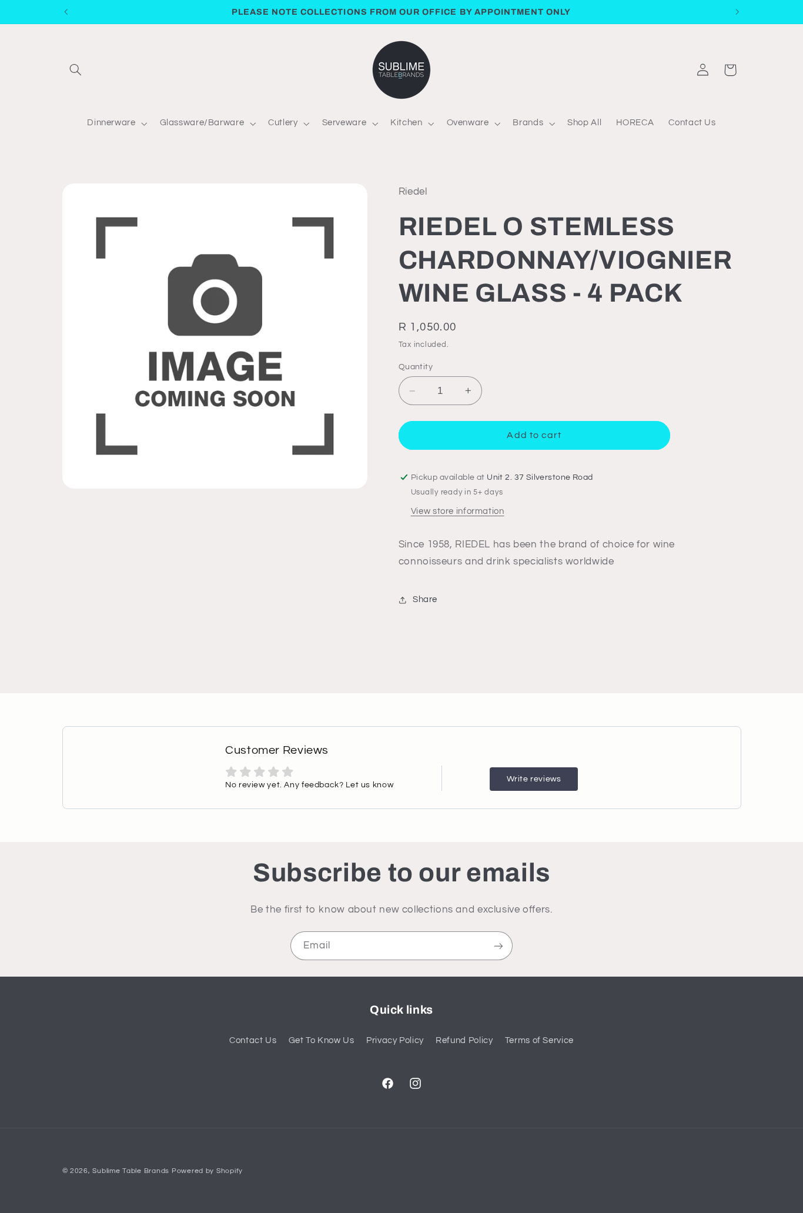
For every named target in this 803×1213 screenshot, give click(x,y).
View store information (457, 511)
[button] (75, 69)
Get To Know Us (321, 1040)
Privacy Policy (395, 1040)
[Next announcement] (737, 12)
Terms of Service (539, 1040)
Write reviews (534, 779)
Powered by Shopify (207, 1171)
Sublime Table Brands (130, 1171)
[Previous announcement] (66, 12)
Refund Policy (464, 1040)
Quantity (416, 367)
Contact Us (252, 1040)
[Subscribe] (498, 945)
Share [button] (425, 599)
